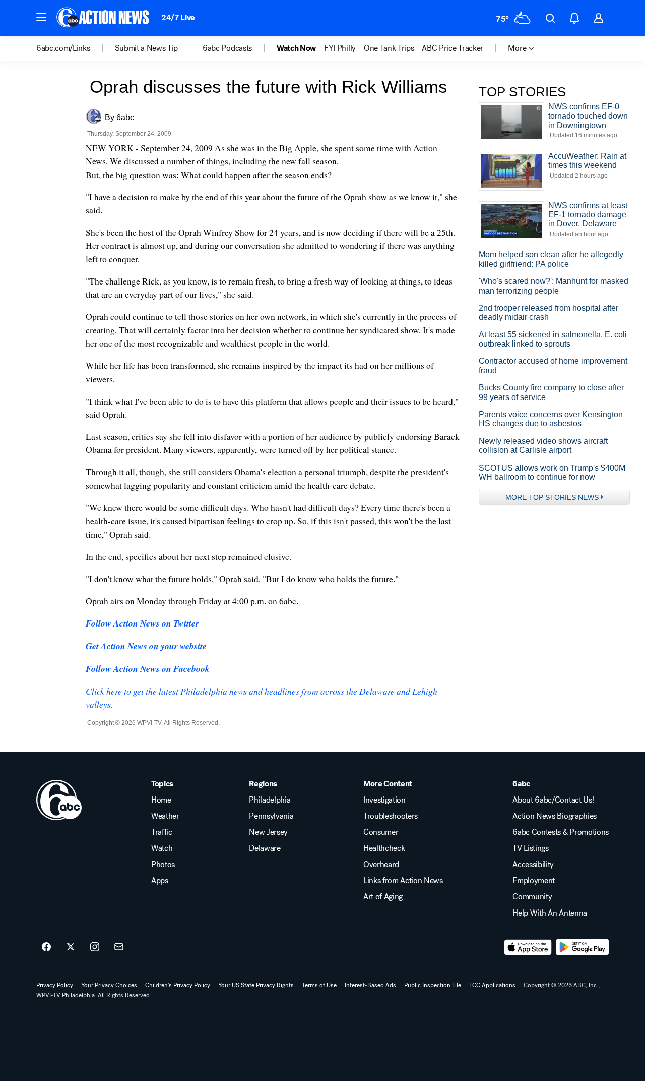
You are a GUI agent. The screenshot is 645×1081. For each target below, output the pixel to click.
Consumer (380, 832)
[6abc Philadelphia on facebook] (46, 947)
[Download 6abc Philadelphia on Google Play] (582, 947)
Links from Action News (403, 881)
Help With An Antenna (549, 913)
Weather (165, 816)
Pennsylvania (271, 816)
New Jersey (268, 832)
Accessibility (533, 865)
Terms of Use (319, 985)
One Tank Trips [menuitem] (389, 48)
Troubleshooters (390, 816)
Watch (161, 848)
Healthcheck (384, 848)
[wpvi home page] (59, 800)
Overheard (381, 865)
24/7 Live (178, 17)
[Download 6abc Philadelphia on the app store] (528, 947)
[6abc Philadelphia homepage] (103, 18)
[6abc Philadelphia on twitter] (70, 947)
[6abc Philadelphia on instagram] (95, 947)
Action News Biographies (554, 816)
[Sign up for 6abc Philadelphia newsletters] (119, 947)
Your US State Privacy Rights (256, 985)
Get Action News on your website (146, 646)
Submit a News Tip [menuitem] (146, 48)
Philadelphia (269, 800)
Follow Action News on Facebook (148, 668)
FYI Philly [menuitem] (340, 48)
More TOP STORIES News (552, 497)
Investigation (384, 800)
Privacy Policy (54, 985)
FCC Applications (492, 985)
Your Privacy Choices (109, 985)
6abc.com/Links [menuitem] (63, 48)
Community (532, 897)
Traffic (161, 832)
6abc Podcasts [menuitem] (227, 48)
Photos (163, 865)
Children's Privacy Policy (177, 985)
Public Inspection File (432, 985)
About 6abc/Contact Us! (553, 800)
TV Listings (530, 848)
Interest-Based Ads (370, 985)
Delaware (264, 848)
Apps (159, 881)
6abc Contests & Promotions (560, 832)
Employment (533, 881)
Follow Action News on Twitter (142, 623)
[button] (41, 17)
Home (161, 800)
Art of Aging (383, 897)
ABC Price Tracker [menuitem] (452, 48)
